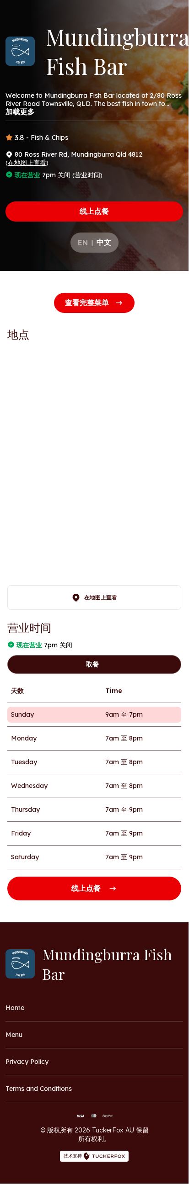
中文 (104, 242)
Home (14, 1008)
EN (83, 242)
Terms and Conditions (38, 1088)
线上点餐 (94, 211)
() (27, 163)
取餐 (92, 664)
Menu (13, 1035)
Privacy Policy (27, 1062)
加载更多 (20, 111)
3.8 (19, 137)
